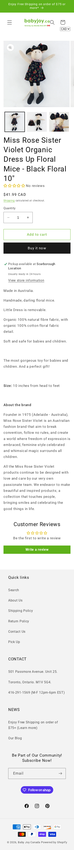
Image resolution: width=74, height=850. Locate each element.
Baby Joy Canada (29, 842)
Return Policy (18, 621)
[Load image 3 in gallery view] (59, 122)
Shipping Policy (20, 611)
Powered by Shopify (54, 842)
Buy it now (37, 248)
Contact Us (16, 632)
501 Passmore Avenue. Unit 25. (33, 672)
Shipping (9, 200)
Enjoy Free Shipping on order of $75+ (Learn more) (33, 725)
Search (13, 590)
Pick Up (14, 642)
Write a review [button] (37, 550)
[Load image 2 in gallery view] (37, 122)
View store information (26, 280)
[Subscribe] (60, 773)
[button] (9, 22)
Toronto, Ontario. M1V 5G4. (29, 682)
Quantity (9, 208)
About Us (15, 600)
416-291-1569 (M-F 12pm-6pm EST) (36, 692)
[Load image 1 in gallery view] (15, 122)
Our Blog (15, 738)
